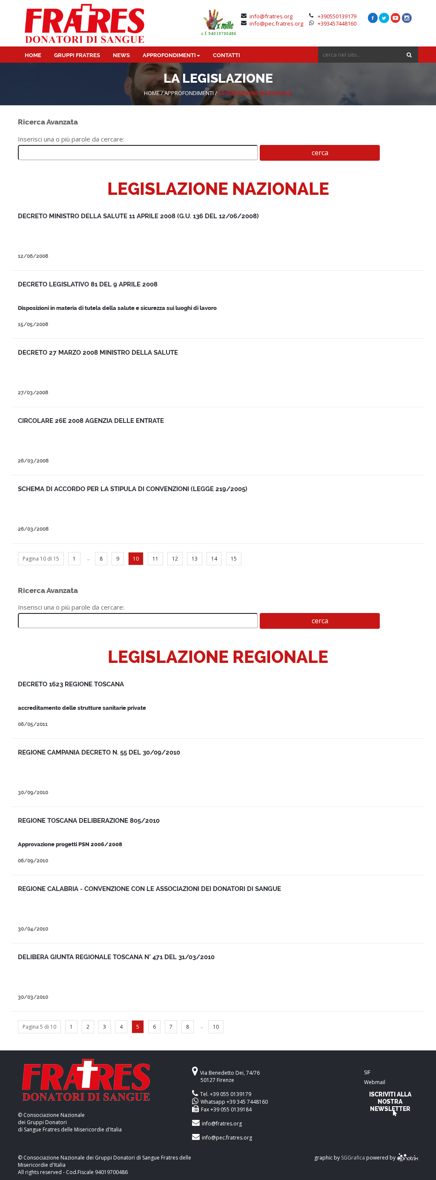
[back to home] (97, 1085)
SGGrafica (353, 1158)
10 (216, 1026)
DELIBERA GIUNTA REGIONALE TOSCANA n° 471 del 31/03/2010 (116, 957)
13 (195, 558)
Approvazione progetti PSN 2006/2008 (70, 844)
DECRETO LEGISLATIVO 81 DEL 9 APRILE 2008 (88, 284)
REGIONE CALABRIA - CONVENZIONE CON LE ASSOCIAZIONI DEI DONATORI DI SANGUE (149, 889)
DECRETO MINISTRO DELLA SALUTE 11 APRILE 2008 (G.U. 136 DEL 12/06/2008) (138, 216)
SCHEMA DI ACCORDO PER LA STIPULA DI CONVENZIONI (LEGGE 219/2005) (132, 489)
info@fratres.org (271, 16)
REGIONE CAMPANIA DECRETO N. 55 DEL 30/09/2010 (99, 752)
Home (152, 93)
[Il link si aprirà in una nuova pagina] (407, 1158)
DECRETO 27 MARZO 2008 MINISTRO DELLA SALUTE (98, 352)
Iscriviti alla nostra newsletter (390, 1101)
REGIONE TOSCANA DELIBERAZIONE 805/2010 (89, 820)
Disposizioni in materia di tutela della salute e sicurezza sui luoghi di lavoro (117, 308)
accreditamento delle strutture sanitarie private (82, 708)
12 (175, 558)
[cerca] (409, 55)
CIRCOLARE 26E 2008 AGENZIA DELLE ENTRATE (91, 421)
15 (234, 558)
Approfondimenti (189, 93)
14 (214, 558)
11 (155, 558)
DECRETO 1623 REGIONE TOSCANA (71, 684)
